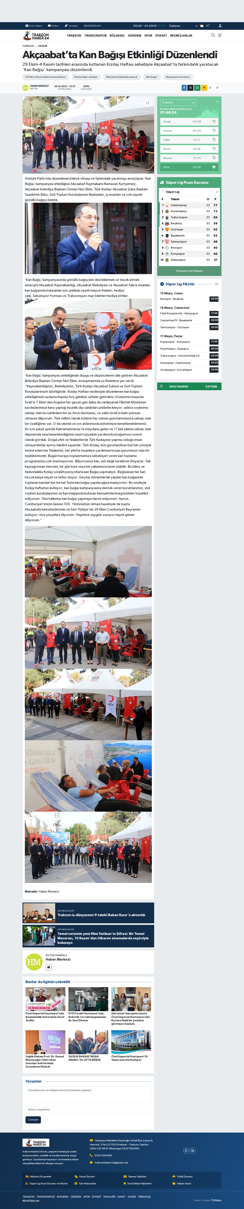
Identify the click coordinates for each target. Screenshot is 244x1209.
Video (55, 25)
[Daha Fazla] (204, 88)
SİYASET (161, 35)
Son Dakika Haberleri (139, 1183)
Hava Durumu (87, 1176)
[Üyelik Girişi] (218, 26)
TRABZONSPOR (95, 35)
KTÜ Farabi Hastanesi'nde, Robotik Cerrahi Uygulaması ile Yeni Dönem (87, 1017)
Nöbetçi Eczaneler (40, 1176)
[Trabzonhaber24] (36, 35)
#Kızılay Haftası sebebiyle (85, 77)
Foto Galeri (35, 25)
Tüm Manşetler (87, 1183)
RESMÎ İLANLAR (181, 35)
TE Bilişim (216, 1200)
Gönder (33, 1119)
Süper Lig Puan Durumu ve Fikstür (49, 1183)
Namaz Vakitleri (137, 1176)
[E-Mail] (49, 968)
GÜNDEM (134, 35)
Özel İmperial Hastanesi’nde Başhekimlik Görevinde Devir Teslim (45, 1017)
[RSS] (193, 1151)
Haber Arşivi (184, 1183)
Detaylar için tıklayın (189, 271)
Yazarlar (73, 25)
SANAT (121, 1196)
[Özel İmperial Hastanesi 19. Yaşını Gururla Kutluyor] (131, 1042)
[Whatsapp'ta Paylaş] (197, 88)
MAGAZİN (109, 1196)
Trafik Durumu (185, 1176)
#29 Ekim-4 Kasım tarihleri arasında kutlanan (45, 77)
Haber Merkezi (58, 959)
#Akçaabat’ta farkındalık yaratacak (121, 77)
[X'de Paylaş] (190, 88)
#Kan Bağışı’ (151, 77)
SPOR (148, 35)
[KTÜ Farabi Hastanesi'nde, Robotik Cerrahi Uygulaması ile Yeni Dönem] (88, 999)
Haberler (28, 46)
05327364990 (103, 1155)
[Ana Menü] (219, 35)
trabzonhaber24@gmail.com (111, 1162)
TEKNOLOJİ (144, 1196)
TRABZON (74, 35)
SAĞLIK (42, 46)
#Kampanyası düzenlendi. (178, 77)
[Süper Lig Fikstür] (216, 284)
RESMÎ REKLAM (92, 25)
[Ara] (213, 35)
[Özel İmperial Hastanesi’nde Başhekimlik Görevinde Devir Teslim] (45, 999)
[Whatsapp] (186, 1151)
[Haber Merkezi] (34, 961)
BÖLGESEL (117, 35)
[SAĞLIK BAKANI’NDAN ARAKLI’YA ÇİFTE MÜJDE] (88, 1042)
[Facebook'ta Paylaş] (184, 88)
